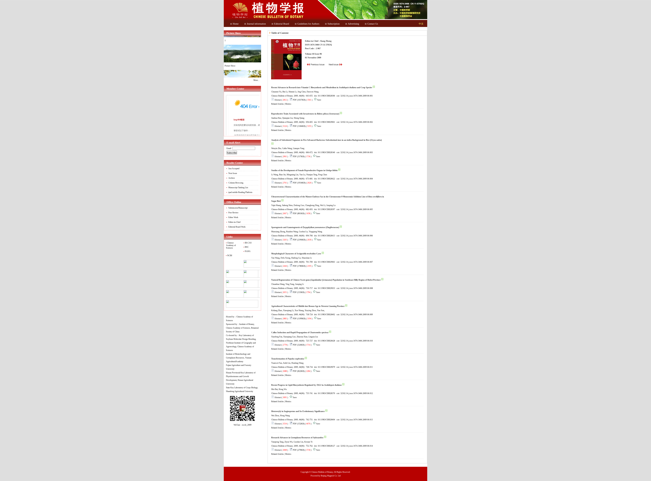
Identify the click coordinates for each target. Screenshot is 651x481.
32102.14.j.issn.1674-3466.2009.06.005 (356, 209)
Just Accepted (233, 168)
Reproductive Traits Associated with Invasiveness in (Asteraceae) (305, 114)
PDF (295, 100)
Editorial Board (281, 24)
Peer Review (233, 212)
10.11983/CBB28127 (326, 446)
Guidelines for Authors (308, 24)
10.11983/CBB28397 (326, 209)
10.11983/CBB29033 (326, 288)
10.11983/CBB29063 (326, 262)
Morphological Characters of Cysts (296, 253)
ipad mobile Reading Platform (240, 192)
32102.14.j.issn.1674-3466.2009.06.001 (356, 96)
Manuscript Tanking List (238, 187)
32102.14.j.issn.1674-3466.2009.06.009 (356, 314)
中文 (421, 24)
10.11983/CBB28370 (326, 393)
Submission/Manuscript (238, 208)
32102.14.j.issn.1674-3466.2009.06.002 (356, 122)
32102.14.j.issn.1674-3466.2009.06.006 (356, 235)
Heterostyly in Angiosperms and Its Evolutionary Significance (298, 411)
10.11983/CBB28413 (326, 235)
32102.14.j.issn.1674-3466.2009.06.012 (356, 393)
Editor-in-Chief (234, 222)
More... (256, 80)
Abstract (277, 100)
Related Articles (277, 104)
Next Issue (232, 173)
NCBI (229, 255)
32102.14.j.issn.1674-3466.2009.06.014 (356, 446)
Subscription (334, 24)
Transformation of (287, 359)
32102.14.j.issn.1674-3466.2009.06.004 (356, 179)
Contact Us (372, 24)
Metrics (288, 104)
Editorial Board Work (236, 227)
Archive (231, 178)
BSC (246, 247)
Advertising (353, 24)
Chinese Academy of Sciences (231, 245)
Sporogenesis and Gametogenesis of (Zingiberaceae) (305, 227)
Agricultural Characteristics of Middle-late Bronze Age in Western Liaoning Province (307, 306)
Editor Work (233, 217)
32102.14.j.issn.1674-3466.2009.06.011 (356, 367)
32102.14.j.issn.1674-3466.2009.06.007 (356, 262)
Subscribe (232, 153)
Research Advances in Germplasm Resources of (297, 437)
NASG (247, 251)
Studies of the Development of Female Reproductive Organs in (304, 170)
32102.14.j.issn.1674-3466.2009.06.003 (356, 152)
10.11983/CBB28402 (326, 314)
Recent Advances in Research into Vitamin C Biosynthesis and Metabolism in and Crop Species (321, 87)
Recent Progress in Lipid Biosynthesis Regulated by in (306, 385)
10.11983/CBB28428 (326, 341)
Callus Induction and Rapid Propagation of (299, 332)
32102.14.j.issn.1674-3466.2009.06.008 (356, 288)
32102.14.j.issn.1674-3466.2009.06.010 (356, 341)
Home (236, 24)
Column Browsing (235, 183)
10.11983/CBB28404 (326, 419)
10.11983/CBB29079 (326, 367)
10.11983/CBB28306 (326, 96)
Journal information (256, 24)
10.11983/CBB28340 (326, 152)
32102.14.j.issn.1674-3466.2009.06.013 (356, 419)
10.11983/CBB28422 (326, 179)
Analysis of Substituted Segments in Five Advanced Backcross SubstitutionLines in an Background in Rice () (326, 140)
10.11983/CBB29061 (326, 122)
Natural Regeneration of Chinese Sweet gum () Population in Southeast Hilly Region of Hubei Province (326, 280)
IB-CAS (248, 243)
